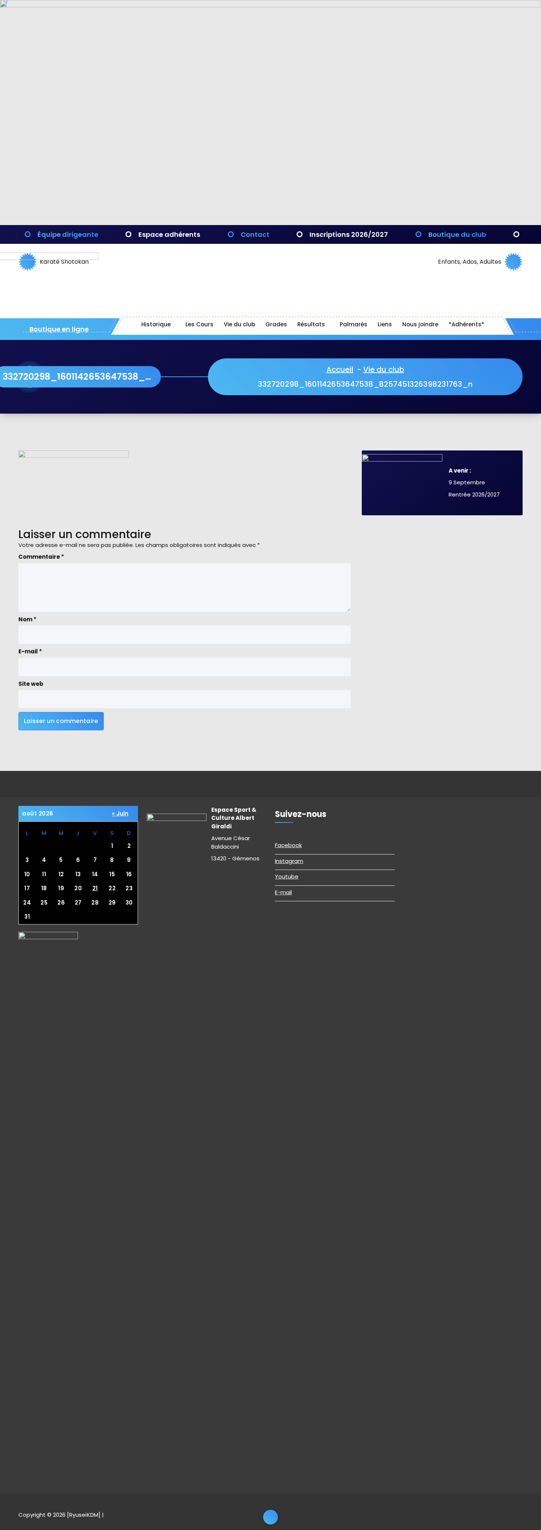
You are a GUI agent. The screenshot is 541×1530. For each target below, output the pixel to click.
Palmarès (353, 324)
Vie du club (239, 324)
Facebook (288, 845)
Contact (255, 234)
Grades (276, 324)
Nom (27, 619)
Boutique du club (457, 234)
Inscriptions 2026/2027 (349, 234)
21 (95, 888)
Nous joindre (420, 324)
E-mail (30, 651)
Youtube (286, 876)
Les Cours (199, 324)
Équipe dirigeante (68, 234)
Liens (385, 324)
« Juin (120, 813)
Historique (156, 324)
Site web (30, 684)
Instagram (289, 861)
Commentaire (41, 557)
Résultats (311, 324)
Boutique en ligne (58, 329)
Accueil (339, 369)
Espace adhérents (169, 234)
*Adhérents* (466, 324)
